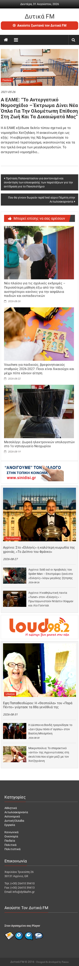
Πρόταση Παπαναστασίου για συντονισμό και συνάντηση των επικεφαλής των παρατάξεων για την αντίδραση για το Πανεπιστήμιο (38, 182)
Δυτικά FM (39, 16)
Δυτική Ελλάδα (14, 820)
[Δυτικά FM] (6, 40)
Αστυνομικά (12, 816)
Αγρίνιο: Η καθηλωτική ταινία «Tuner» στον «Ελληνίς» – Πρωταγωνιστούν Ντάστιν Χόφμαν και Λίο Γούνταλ (50, 599)
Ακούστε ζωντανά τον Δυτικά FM (41, 25)
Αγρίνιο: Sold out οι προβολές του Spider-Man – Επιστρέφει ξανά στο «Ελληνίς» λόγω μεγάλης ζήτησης (50, 574)
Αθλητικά (10, 808)
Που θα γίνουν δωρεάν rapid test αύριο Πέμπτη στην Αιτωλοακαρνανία (41, 199)
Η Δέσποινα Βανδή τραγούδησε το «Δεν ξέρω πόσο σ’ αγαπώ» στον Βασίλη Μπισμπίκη (50, 729)
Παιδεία (6, 80)
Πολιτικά (10, 844)
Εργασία (9, 825)
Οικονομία (11, 836)
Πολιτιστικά (12, 538)
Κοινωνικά (11, 832)
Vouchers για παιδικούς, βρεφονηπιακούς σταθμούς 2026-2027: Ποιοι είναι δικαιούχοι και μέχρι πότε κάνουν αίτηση (39, 369)
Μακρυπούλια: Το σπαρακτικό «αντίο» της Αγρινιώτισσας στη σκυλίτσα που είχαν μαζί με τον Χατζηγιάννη (48, 754)
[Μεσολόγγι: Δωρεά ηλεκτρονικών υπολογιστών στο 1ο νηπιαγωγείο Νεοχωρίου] (39, 411)
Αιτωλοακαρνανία (16, 812)
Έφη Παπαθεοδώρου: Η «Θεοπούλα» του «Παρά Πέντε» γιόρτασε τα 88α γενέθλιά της (37, 705)
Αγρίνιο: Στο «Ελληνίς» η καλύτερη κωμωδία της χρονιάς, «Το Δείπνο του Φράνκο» (39, 550)
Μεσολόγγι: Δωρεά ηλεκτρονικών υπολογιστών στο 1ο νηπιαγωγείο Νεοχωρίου (39, 444)
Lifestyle (10, 694)
